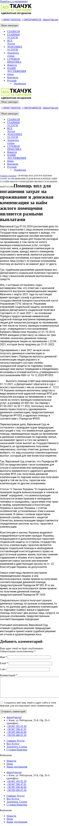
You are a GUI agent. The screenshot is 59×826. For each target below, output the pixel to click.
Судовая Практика (17, 749)
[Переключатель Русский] (57, 167)
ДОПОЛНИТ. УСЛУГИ (14, 48)
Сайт (3, 669)
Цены (10, 74)
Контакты (12, 77)
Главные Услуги (16, 740)
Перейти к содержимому (14, 1)
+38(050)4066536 (32, 19)
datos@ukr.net (50, 19)
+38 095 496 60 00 (16, 732)
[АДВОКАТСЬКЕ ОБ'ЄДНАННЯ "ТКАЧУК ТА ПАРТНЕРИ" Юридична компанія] (16, 14)
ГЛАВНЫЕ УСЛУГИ (13, 36)
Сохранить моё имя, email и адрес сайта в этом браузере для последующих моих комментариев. (28, 704)
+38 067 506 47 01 (16, 729)
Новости (12, 65)
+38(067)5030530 (12, 19)
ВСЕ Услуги (11, 42)
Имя (3, 657)
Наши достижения (17, 766)
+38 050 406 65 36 (16, 735)
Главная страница (8, 175)
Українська (20, 83)
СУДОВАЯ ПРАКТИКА (14, 60)
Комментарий (8, 675)
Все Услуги (13, 743)
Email (4, 663)
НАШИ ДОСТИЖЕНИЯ (16, 70)
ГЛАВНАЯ (13, 31)
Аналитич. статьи (13, 54)
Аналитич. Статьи (17, 746)
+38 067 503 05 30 (16, 726)
